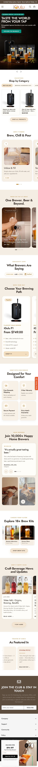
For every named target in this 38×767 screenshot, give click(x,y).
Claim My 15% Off (10, 756)
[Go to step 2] (19, 184)
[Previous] (17, 72)
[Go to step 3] (21, 184)
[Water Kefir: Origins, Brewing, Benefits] (17, 585)
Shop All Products (19, 119)
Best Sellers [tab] (7, 85)
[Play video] (23, 502)
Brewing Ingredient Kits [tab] (23, 85)
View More (19, 624)
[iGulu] (19, 7)
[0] (34, 7)
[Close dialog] (35, 741)
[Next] (21, 72)
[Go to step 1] (17, 184)
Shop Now (7, 34)
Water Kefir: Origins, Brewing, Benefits (13, 601)
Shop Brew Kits (19, 551)
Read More (9, 616)
